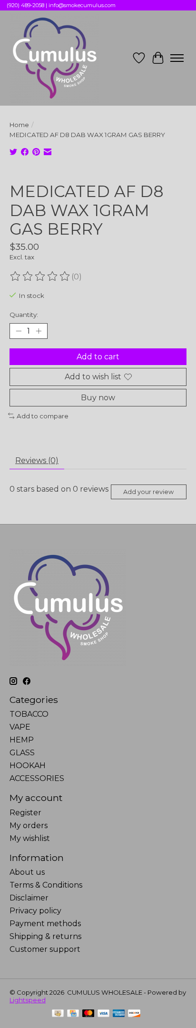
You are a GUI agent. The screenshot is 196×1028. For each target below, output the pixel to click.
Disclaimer (29, 897)
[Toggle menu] (176, 58)
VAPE (20, 726)
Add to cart (98, 356)
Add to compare (43, 416)
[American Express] (119, 1013)
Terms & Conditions (46, 885)
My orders (29, 825)
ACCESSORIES (37, 778)
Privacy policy (35, 910)
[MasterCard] (88, 1013)
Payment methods (45, 923)
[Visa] (104, 1013)
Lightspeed (28, 1000)
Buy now (98, 397)
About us (27, 872)
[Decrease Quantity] (18, 331)
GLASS (22, 752)
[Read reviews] (40, 276)
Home (19, 124)
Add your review (148, 491)
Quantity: (24, 314)
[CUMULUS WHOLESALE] (54, 58)
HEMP (22, 739)
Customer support (45, 949)
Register (25, 812)
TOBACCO (29, 714)
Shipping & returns (45, 936)
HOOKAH (28, 765)
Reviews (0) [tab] (37, 460)
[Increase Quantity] (38, 331)
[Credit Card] (73, 1013)
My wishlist (30, 838)
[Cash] (58, 1013)
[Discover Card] (134, 1013)
